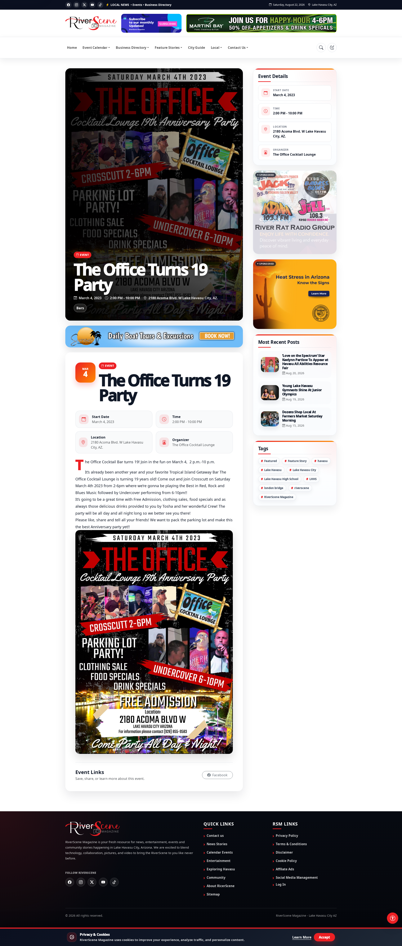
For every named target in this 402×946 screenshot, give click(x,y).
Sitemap (213, 894)
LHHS (313, 479)
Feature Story (297, 461)
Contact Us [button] (237, 47)
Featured (270, 461)
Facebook (219, 775)
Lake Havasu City (304, 470)
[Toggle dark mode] (332, 47)
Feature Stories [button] (167, 47)
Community (216, 877)
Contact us (215, 835)
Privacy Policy (287, 835)
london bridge (273, 488)
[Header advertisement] (151, 23)
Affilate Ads (285, 869)
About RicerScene (220, 886)
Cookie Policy (286, 861)
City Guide (196, 47)
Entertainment (219, 861)
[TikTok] (100, 5)
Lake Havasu (273, 470)
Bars (80, 308)
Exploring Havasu (221, 869)
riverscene (301, 488)
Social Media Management (297, 877)
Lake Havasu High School (281, 479)
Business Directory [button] (131, 47)
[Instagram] (76, 5)
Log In (281, 884)
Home (72, 47)
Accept (324, 937)
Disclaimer (284, 852)
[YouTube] (92, 5)
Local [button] (215, 47)
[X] (84, 5)
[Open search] (321, 47)
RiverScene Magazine (278, 497)
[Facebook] (68, 5)
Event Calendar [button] (94, 47)
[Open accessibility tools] (392, 918)
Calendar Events (220, 852)
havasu (323, 461)
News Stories (217, 844)
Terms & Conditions (291, 844)
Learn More (301, 937)
